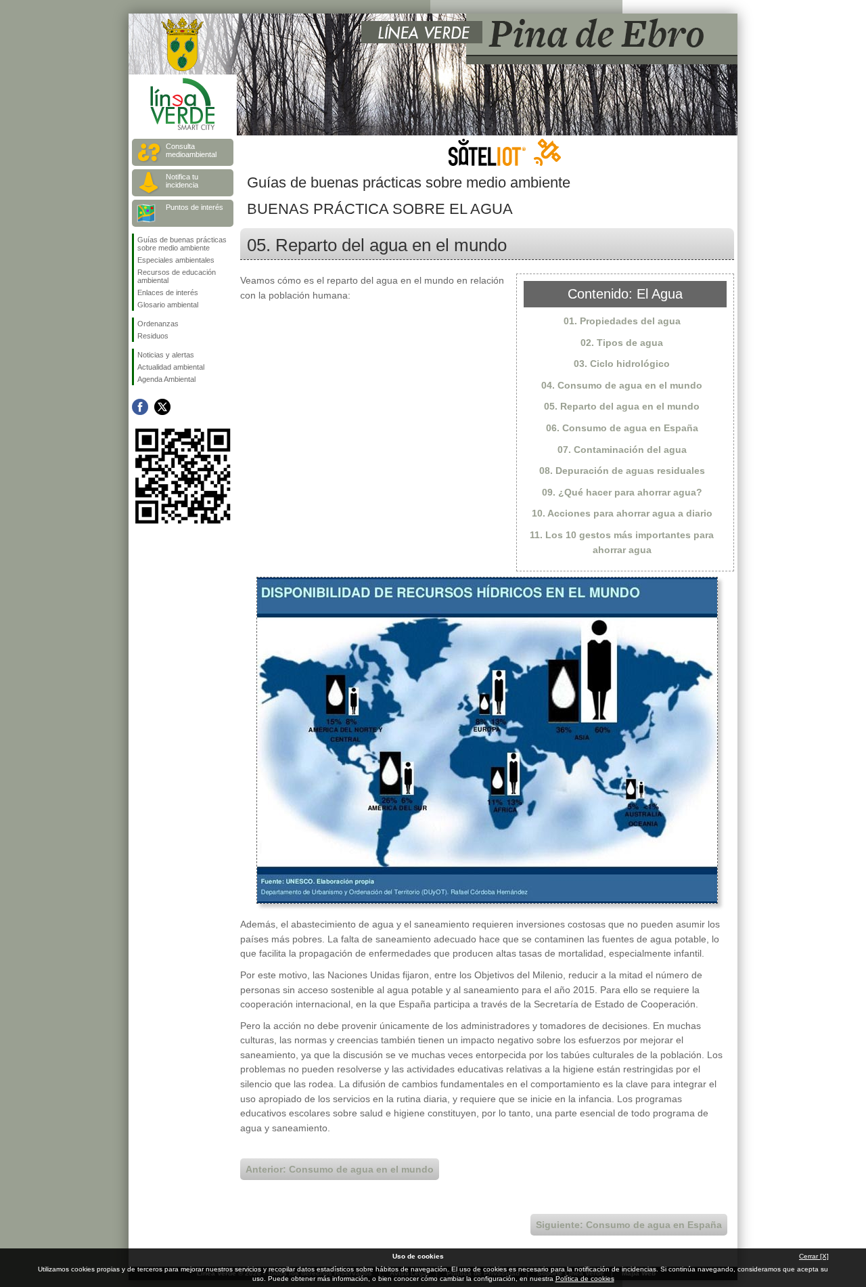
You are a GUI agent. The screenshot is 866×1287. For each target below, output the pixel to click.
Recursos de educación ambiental (176, 276)
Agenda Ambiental (166, 379)
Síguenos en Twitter (162, 407)
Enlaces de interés (167, 292)
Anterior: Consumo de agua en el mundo (340, 1169)
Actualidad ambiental (170, 367)
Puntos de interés (194, 207)
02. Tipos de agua (621, 342)
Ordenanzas (158, 324)
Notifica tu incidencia (182, 181)
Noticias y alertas (165, 355)
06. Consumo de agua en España (622, 427)
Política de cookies (584, 1278)
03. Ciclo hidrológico (622, 363)
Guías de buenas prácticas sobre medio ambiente (182, 244)
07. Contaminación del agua (622, 449)
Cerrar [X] (814, 1256)
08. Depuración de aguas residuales (622, 470)
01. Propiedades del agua (622, 320)
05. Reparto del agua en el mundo (622, 406)
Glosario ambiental (167, 305)
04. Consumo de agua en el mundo (621, 385)
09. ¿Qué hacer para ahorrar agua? (622, 492)
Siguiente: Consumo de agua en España (629, 1224)
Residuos (152, 336)
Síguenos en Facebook (140, 407)
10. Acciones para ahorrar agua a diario (622, 513)
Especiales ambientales (175, 260)
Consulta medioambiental (191, 150)
